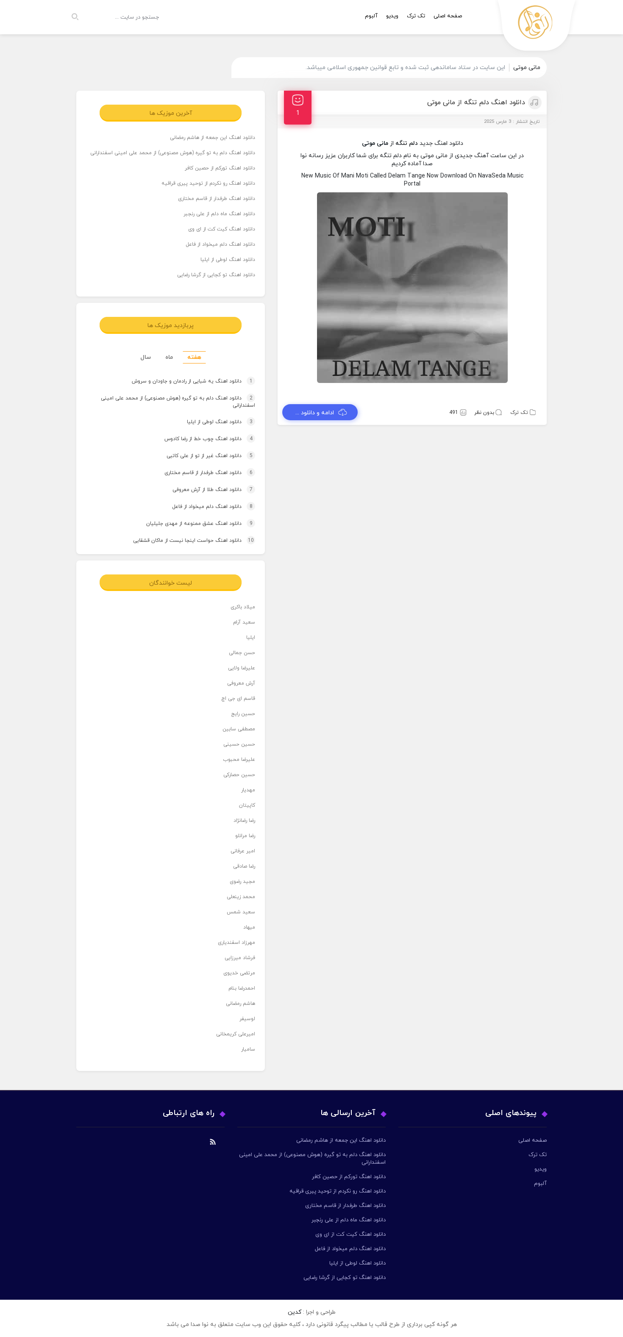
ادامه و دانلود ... (314, 413)
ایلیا (250, 637)
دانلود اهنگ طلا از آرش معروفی (204, 489)
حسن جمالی (242, 652)
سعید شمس (241, 912)
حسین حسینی (239, 744)
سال (145, 357)
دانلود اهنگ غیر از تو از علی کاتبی (201, 455)
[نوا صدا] (537, 27)
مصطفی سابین (238, 729)
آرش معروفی (241, 683)
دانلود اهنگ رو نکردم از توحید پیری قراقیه (208, 183)
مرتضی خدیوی (239, 973)
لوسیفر (247, 1018)
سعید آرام (244, 622)
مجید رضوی (242, 881)
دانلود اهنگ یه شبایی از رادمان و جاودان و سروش (184, 381)
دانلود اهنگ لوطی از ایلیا (227, 259)
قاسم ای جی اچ (238, 698)
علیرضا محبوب (239, 759)
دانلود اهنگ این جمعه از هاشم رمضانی (212, 137)
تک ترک (416, 16)
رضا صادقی (244, 866)
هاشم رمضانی (240, 1003)
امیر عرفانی (243, 851)
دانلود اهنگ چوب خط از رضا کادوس (200, 438)
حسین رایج (243, 713)
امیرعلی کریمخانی (235, 1034)
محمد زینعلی (241, 896)
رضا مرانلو (245, 835)
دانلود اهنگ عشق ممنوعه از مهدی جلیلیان (191, 523)
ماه (169, 357)
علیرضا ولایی (241, 668)
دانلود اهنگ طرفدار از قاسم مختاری (216, 198)
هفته (194, 357)
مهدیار (248, 790)
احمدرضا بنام (241, 988)
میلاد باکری (243, 607)
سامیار (248, 1049)
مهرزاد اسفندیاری (236, 942)
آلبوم (371, 16)
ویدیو (392, 16)
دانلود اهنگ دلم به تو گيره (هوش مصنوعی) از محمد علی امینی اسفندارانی (172, 153)
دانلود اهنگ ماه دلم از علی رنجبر (219, 214)
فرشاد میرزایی (240, 957)
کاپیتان (247, 805)
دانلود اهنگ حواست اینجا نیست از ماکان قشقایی (185, 540)
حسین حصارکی (239, 774)
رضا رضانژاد (244, 820)
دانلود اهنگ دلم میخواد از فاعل (220, 244)
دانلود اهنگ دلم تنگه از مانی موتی (476, 102)
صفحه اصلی (448, 16)
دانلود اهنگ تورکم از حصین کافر (220, 168)
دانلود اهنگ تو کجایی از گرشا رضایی (216, 275)
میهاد (249, 927)
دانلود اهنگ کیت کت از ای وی (221, 229)
